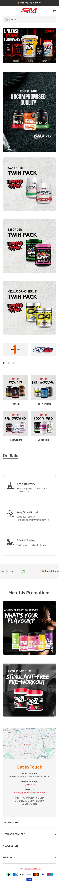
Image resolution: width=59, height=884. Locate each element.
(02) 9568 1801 (29, 784)
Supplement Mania (32, 869)
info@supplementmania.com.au (30, 792)
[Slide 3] (14, 363)
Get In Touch (29, 767)
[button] (54, 10)
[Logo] (29, 11)
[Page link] (29, 743)
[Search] (5, 19)
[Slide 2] (9, 363)
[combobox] (29, 19)
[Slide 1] (4, 363)
